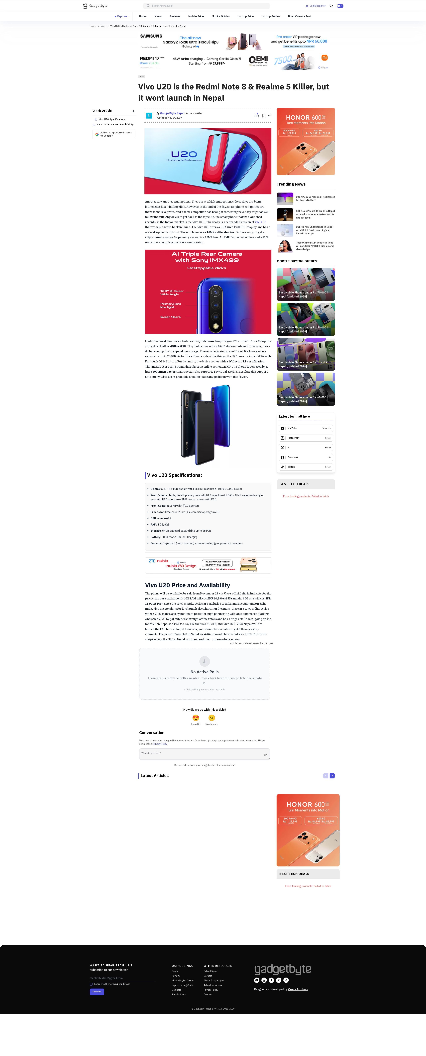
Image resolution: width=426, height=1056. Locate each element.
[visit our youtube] (256, 980)
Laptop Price (246, 16)
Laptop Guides (271, 16)
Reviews (175, 16)
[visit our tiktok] (286, 980)
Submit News (210, 971)
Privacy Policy (160, 744)
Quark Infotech (298, 989)
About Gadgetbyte (214, 981)
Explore (122, 16)
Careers (208, 976)
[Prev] (325, 775)
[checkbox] (91, 984)
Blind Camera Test (299, 16)
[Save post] (263, 115)
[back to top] (416, 1047)
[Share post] (269, 115)
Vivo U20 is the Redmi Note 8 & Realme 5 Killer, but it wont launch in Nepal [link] (148, 26)
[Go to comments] (256, 115)
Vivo (103, 26)
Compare (176, 990)
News (158, 16)
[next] (332, 775)
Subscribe (97, 991)
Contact (208, 995)
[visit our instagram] (264, 980)
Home (143, 16)
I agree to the (112, 984)
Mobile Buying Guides (183, 981)
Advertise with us (213, 985)
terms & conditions (119, 984)
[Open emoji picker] (266, 754)
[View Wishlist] (331, 6)
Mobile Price (196, 16)
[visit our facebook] (271, 980)
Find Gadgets (179, 995)
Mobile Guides (221, 16)
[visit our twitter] (278, 980)
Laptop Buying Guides (183, 985)
